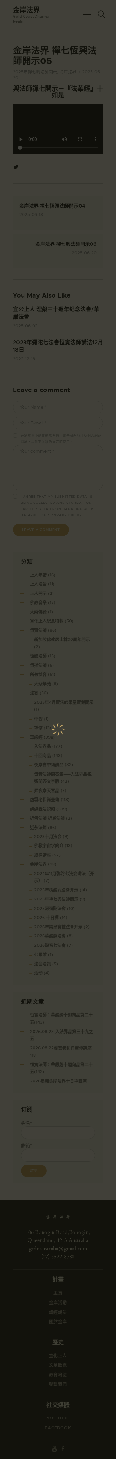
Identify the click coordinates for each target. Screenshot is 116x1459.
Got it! (57, 96)
